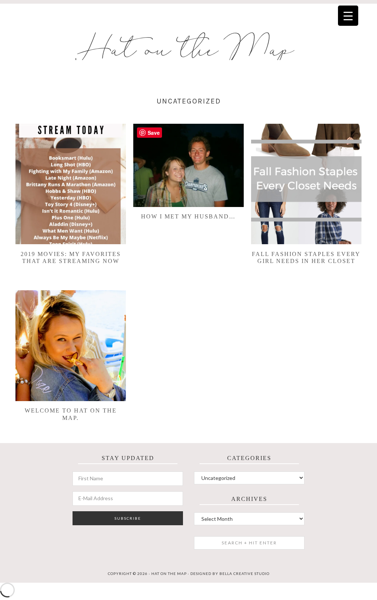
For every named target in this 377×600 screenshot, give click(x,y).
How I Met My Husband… (188, 216)
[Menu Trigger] (348, 16)
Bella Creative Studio (244, 573)
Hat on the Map (188, 50)
